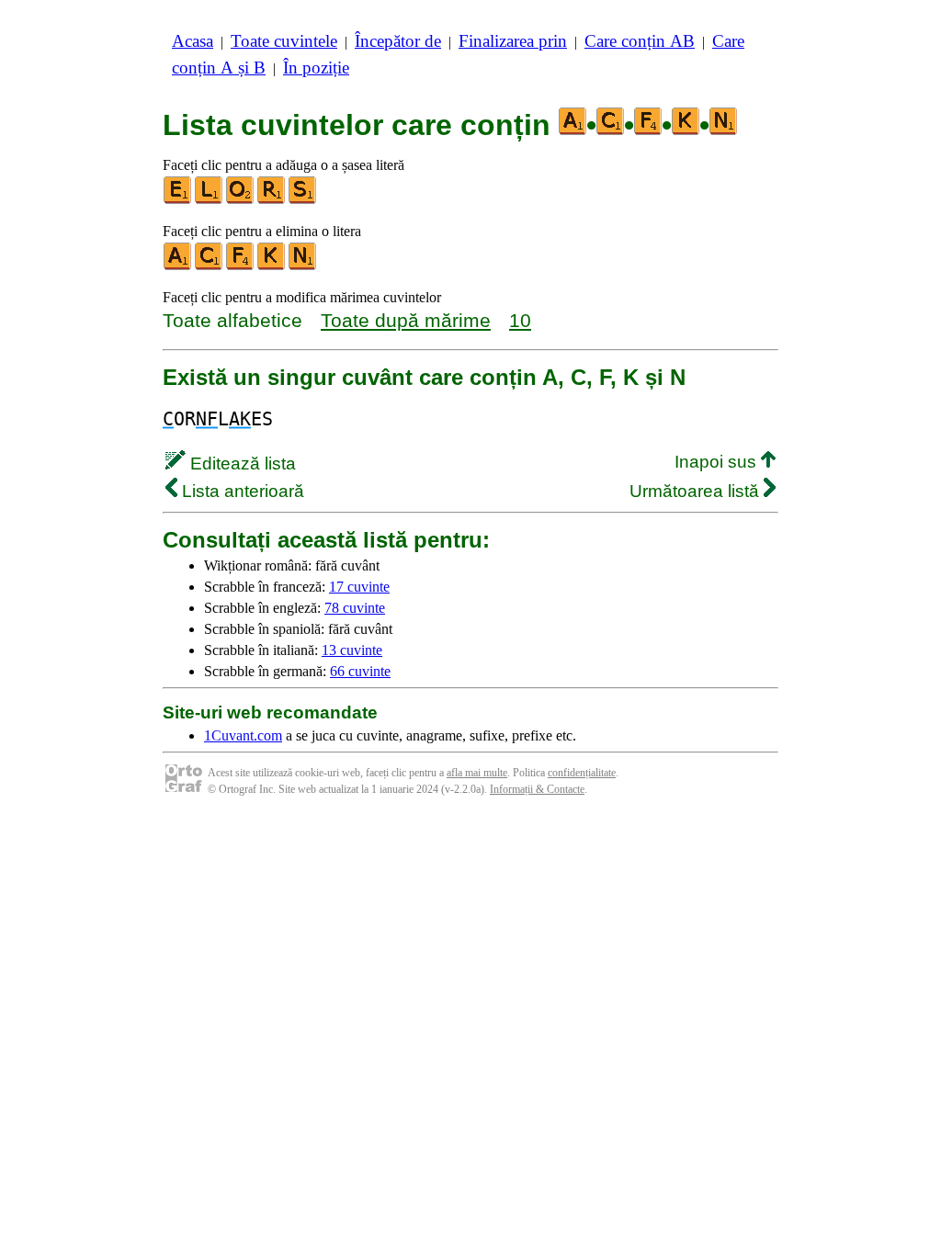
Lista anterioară (240, 491)
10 (520, 320)
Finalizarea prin (513, 41)
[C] (209, 266)
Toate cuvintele (284, 41)
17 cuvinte (359, 586)
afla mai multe (477, 772)
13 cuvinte (352, 650)
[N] (303, 266)
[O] (240, 200)
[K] (272, 266)
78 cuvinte (354, 608)
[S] (303, 200)
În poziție (316, 67)
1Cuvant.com (243, 735)
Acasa (192, 41)
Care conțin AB (639, 41)
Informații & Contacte (537, 789)
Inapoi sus (718, 461)
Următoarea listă (696, 491)
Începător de (398, 41)
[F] (240, 266)
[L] (209, 200)
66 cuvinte (360, 671)
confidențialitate (582, 772)
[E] (178, 200)
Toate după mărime (406, 320)
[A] (178, 266)
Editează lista (241, 463)
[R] (272, 200)
